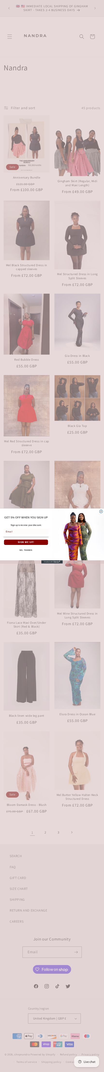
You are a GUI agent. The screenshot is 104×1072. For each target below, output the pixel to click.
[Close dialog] (101, 511)
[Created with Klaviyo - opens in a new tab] (52, 561)
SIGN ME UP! (26, 542)
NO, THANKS (26, 550)
